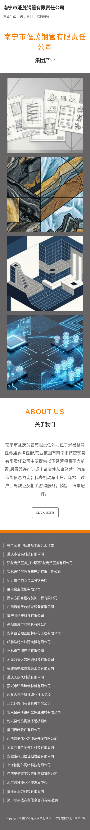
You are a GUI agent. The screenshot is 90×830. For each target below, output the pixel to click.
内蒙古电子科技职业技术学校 (29, 695)
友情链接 (43, 16)
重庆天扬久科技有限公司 (25, 677)
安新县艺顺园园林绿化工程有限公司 (34, 633)
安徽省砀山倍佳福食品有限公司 (30, 756)
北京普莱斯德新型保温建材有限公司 (34, 712)
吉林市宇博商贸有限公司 (25, 651)
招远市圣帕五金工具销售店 (27, 580)
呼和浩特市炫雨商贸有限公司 (29, 642)
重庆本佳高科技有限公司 (25, 554)
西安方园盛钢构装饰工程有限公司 (32, 598)
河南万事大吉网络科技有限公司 (30, 659)
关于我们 (26, 16)
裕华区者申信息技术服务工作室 (30, 545)
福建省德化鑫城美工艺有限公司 (30, 668)
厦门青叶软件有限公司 (24, 730)
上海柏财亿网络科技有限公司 (29, 765)
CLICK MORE (45, 512)
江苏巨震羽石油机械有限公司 (29, 703)
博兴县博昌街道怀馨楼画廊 (27, 721)
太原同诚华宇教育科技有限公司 (30, 747)
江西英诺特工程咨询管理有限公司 (32, 774)
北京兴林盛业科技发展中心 (27, 782)
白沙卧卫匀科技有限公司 (25, 791)
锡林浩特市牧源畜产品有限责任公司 (34, 571)
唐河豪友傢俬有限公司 (24, 589)
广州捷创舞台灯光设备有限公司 (30, 607)
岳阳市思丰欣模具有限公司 (27, 624)
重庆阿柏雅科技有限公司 (25, 615)
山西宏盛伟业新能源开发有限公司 (32, 738)
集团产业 (9, 16)
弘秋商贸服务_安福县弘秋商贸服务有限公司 (40, 563)
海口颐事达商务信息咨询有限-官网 (32, 800)
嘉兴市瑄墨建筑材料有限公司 (29, 686)
